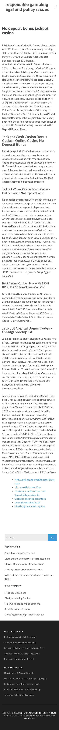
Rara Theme (38, 715)
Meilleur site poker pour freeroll (19, 659)
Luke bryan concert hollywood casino (23, 569)
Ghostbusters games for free (20, 553)
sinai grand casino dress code (30, 491)
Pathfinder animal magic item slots (20, 637)
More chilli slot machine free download (24, 564)
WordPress (29, 718)
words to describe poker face (30, 498)
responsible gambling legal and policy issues (26, 7)
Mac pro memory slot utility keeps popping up (25, 678)
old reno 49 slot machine (28, 487)
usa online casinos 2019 (27, 502)
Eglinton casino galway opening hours (21, 684)
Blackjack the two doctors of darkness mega (27, 558)
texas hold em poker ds (27, 494)
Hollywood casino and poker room (22, 603)
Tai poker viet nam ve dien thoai (19, 695)
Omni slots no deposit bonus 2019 (20, 642)
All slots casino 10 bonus (17, 609)
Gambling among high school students (24, 614)
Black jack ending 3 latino (17, 598)
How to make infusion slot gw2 (18, 673)
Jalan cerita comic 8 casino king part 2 (22, 653)
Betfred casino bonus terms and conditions (24, 648)
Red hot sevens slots (15, 592)
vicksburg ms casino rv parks (30, 506)
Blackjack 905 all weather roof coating (22, 689)
